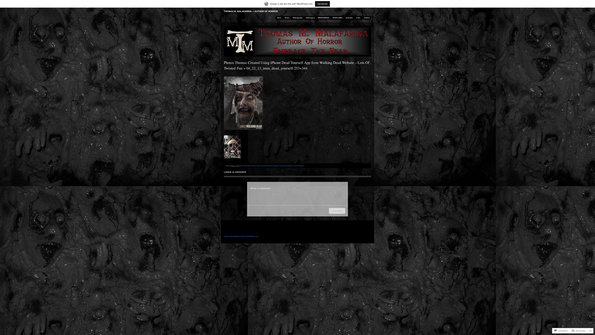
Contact (367, 18)
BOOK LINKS (337, 18)
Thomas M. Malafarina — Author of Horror (251, 11)
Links (358, 18)
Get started (322, 4)
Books (287, 18)
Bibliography (297, 18)
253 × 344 (243, 166)
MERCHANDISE (323, 18)
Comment (337, 211)
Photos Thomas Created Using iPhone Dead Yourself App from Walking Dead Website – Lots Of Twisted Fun (275, 166)
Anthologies (310, 18)
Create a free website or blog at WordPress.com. (241, 236)
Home (279, 18)
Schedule (349, 18)
